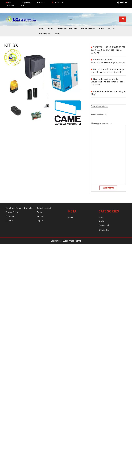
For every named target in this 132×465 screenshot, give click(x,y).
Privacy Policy (12, 212)
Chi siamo (10, 216)
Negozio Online (87, 28)
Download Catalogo (67, 28)
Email (99, 114)
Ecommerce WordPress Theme (66, 240)
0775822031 (59, 2)
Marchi (111, 28)
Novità (101, 221)
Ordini (39, 212)
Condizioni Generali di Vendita (19, 208)
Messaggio (101, 123)
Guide (101, 28)
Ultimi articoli (104, 230)
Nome (99, 106)
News (50, 28)
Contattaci (108, 188)
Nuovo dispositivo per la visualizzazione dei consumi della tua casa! (108, 82)
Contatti (9, 220)
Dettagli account (44, 208)
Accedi (56, 34)
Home (41, 28)
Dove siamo (44, 34)
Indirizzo (40, 216)
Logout (40, 220)
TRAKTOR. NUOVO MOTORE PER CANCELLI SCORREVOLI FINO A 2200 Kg (108, 50)
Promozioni (103, 225)
